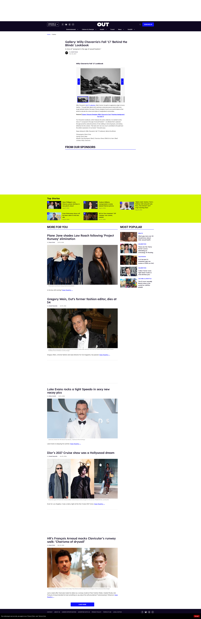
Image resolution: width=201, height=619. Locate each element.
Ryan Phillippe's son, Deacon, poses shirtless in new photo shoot (71, 204)
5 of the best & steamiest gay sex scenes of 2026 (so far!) (146, 261)
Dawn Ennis (52, 242)
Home (48, 34)
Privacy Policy (31, 616)
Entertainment (71, 29)
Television (142, 256)
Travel (112, 29)
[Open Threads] (69, 24)
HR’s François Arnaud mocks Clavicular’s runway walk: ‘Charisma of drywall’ (81, 540)
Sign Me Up (148, 24)
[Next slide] (122, 81)
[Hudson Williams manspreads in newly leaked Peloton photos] (91, 205)
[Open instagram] (73, 24)
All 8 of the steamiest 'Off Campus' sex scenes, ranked (107, 215)
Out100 (130, 29)
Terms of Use (42, 616)
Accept (196, 616)
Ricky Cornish (52, 396)
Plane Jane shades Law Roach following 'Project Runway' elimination (80, 237)
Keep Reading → (67, 290)
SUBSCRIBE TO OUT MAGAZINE (52, 24)
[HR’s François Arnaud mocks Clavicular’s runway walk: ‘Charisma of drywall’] (82, 567)
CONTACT (49, 612)
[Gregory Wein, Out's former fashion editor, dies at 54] (82, 328)
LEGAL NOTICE (117, 612)
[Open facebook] (62, 24)
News (120, 29)
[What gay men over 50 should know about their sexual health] (128, 236)
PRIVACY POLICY (96, 612)
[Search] (140, 24)
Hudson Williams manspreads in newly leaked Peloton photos (106, 204)
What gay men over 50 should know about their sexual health (145, 238)
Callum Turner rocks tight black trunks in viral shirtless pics (145, 272)
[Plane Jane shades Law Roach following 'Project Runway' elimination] (82, 265)
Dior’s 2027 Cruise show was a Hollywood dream (80, 453)
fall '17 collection (90, 105)
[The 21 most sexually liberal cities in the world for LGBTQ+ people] (128, 283)
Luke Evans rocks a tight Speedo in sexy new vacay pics (78, 390)
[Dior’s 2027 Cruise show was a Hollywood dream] (82, 478)
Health (102, 29)
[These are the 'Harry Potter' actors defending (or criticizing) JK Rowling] (128, 248)
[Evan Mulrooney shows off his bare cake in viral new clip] (54, 216)
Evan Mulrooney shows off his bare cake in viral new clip (71, 215)
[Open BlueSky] (66, 24)
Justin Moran (74, 52)
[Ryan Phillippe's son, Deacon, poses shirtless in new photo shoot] (54, 205)
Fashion (54, 34)
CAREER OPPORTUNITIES (69, 612)
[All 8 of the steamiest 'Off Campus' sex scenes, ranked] (91, 216)
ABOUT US (57, 612)
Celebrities (142, 244)
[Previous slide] (78, 81)
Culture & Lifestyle (88, 29)
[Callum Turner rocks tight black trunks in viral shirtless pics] (128, 271)
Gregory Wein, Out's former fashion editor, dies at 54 (82, 300)
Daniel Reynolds (53, 306)
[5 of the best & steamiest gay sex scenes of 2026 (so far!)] (128, 260)
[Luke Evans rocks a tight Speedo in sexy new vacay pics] (82, 418)
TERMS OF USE (107, 612)
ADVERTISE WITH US (84, 612)
